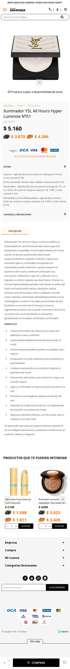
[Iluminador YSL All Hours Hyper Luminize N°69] (53, 482)
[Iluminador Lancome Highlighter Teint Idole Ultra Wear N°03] (19, 482)
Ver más (35, 641)
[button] (65, 17)
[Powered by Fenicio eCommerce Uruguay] (63, 631)
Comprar (38, 663)
